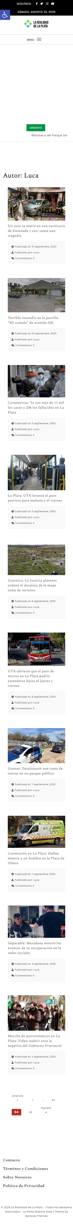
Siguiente (46, 1110)
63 (53, 1100)
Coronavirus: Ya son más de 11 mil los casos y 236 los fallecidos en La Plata (36, 407)
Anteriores (17, 1098)
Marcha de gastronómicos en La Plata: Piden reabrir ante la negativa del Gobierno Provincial (35, 1041)
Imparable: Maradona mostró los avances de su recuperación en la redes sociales (34, 948)
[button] (5, 15)
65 (30, 1112)
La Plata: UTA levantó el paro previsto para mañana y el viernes (35, 498)
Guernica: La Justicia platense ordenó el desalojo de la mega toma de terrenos (32, 585)
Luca (36, 252)
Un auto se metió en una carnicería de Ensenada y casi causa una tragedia (36, 231)
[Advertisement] (36, 82)
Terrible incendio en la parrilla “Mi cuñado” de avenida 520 (33, 320)
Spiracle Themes (36, 1216)
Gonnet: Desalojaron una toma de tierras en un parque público (35, 771)
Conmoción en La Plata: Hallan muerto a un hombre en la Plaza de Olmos (36, 858)
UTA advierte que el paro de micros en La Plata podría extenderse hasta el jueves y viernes (31, 679)
